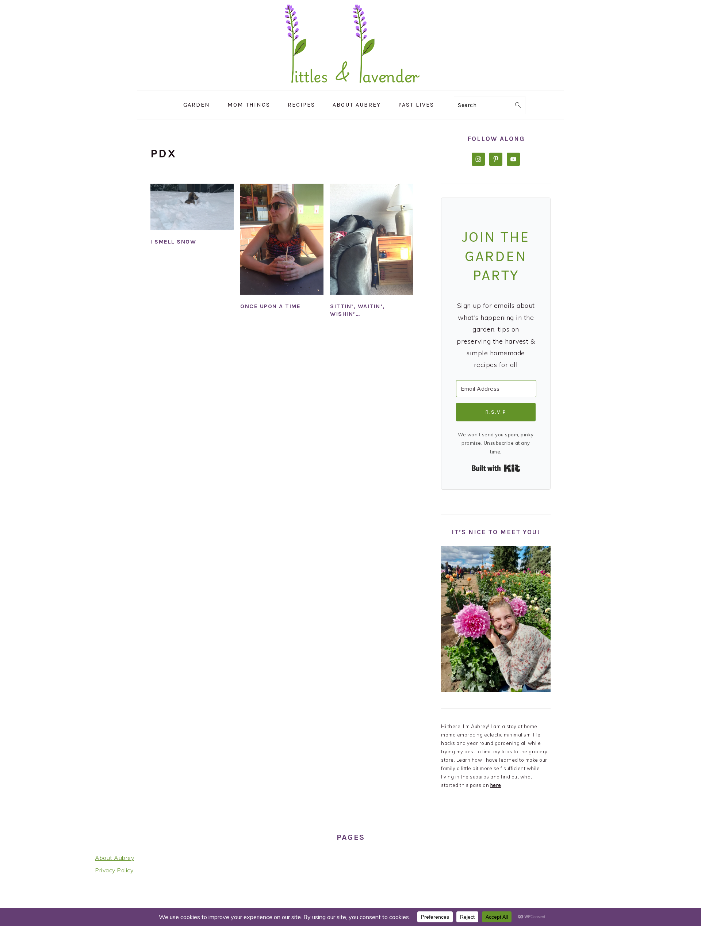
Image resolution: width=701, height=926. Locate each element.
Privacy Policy (114, 870)
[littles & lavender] (350, 85)
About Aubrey (114, 857)
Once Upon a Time (270, 306)
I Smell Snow (173, 241)
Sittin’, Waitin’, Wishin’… (357, 310)
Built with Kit (496, 468)
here (495, 785)
